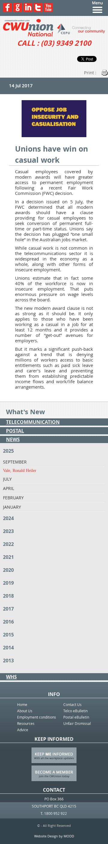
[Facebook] (7, 10)
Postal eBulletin (76, 717)
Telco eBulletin (75, 710)
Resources (25, 723)
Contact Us (72, 704)
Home (22, 704)
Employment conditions (36, 717)
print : (90, 72)
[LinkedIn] (27, 10)
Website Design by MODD (54, 836)
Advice (22, 729)
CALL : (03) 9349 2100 (54, 43)
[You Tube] (48, 10)
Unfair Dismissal (77, 723)
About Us (24, 710)
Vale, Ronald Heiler (19, 470)
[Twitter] (38, 10)
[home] (54, 27)
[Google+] (17, 10)
